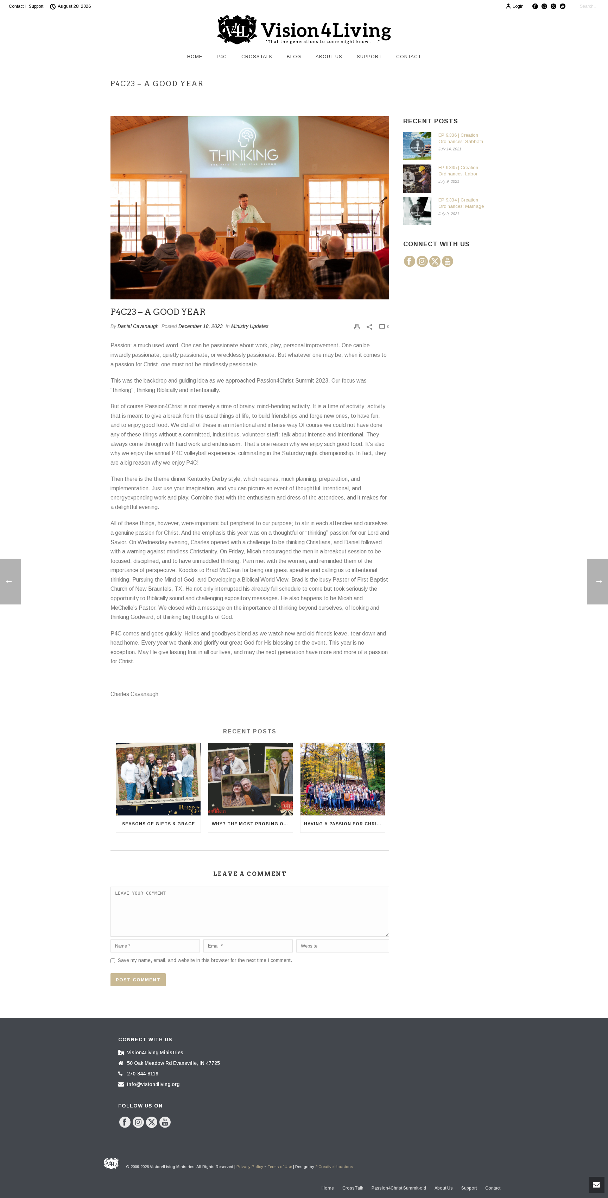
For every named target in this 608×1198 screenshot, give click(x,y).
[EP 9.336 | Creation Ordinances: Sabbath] (417, 146)
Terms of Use (280, 1167)
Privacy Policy (249, 1167)
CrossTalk (256, 56)
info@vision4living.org (153, 1084)
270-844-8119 (142, 1073)
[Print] (357, 326)
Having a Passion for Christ (344, 823)
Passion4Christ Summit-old (399, 1188)
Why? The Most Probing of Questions (252, 823)
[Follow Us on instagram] (422, 262)
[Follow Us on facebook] (409, 262)
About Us (329, 56)
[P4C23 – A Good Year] (249, 207)
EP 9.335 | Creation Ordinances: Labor (458, 170)
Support (369, 56)
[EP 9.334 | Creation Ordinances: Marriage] (417, 211)
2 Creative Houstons (334, 1167)
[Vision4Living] (304, 30)
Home (194, 56)
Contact (408, 56)
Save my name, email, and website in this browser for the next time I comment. (205, 960)
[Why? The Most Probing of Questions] (250, 779)
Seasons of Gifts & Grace (158, 823)
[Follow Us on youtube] (447, 262)
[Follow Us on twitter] (435, 262)
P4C (222, 56)
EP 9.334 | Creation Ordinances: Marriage (461, 203)
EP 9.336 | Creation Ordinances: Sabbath (460, 138)
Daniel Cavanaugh (138, 326)
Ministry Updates (249, 326)
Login (518, 6)
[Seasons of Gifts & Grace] (158, 779)
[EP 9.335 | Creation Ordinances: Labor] (417, 179)
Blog (294, 56)
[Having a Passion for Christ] (342, 779)
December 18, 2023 (200, 326)
